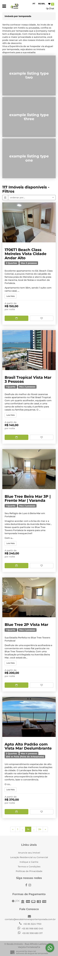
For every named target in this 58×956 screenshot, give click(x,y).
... (22, 829)
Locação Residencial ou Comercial (29, 857)
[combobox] (32, 197)
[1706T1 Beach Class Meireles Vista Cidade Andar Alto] (29, 222)
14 (29, 829)
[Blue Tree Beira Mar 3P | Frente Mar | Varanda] (29, 469)
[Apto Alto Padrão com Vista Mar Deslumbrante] (29, 717)
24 (39, 829)
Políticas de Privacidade (29, 871)
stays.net (32, 951)
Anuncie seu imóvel (29, 852)
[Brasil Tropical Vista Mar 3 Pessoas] (29, 350)
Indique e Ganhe (29, 862)
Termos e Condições (29, 866)
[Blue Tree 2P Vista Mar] (29, 597)
